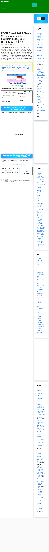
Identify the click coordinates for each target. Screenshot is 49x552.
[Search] (43, 18)
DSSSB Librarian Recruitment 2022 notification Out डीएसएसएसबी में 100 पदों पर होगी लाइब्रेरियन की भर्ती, (41, 425)
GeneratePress (31, 520)
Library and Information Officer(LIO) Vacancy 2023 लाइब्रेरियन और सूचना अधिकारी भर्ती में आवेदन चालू (40, 58)
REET (38, 312)
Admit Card (19, 4)
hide (9, 64)
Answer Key (39, 260)
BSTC (38, 264)
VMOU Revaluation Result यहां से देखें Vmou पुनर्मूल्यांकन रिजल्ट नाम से (40, 220)
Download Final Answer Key (17, 164)
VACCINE (39, 328)
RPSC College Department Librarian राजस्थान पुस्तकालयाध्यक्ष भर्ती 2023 (41, 110)
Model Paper (40, 289)
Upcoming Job (40, 326)
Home (3, 4)
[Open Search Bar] (46, 11)
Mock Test (39, 287)
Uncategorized (40, 324)
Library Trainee (40, 285)
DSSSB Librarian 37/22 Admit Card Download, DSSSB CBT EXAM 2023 (41, 414)
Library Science (27, 4)
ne (37, 291)
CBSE (38, 266)
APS (38, 262)
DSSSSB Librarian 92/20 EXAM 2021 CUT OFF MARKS (40, 483)
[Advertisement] (17, 23)
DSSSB (38, 270)
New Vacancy (40, 293)
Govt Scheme (41, 4)
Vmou (4, 179)
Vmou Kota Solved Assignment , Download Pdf (12, 183)
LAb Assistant (40, 274)
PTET (38, 304)
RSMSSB (39, 316)
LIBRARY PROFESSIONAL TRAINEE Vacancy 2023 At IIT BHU (41, 99)
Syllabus (4, 8)
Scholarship (39, 318)
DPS (38, 268)
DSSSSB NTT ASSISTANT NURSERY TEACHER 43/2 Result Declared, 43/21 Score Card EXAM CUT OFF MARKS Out (41, 496)
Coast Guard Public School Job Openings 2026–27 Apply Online (40, 36)
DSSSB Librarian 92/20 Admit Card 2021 (41, 508)
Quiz (38, 306)
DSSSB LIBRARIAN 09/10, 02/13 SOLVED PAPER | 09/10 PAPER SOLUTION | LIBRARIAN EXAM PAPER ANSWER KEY (40, 441)
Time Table (39, 322)
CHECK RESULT (14, 134)
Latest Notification (11, 4)
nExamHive (5, 1)
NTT (38, 299)
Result (34, 4)
